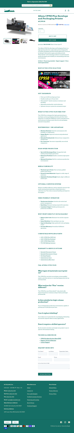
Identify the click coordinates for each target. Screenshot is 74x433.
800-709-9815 (47, 44)
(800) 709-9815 (13, 393)
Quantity (40, 28)
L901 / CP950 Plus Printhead (48, 239)
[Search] (50, 5)
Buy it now (52, 40)
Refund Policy (52, 387)
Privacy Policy (52, 393)
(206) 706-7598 (10, 396)
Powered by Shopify (66, 426)
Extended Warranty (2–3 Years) (49, 254)
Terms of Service (53, 390)
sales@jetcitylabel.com (14, 399)
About (28, 387)
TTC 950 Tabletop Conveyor (48, 243)
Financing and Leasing (33, 399)
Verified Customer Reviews (34, 396)
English (7, 422)
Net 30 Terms (30, 403)
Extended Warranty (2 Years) (48, 252)
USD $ (15, 422)
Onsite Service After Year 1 (48, 259)
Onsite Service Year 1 (46, 257)
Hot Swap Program (46, 255)
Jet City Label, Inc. (57, 426)
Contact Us (30, 390)
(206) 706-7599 (12, 390)
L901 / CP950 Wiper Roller (48, 241)
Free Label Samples (32, 393)
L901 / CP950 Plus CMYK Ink (48, 237)
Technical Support (32, 406)
